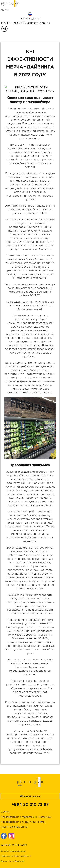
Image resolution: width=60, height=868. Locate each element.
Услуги (5, 812)
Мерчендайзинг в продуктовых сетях (23, 822)
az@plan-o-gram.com (14, 845)
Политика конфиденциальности (16, 856)
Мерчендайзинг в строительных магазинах (26, 817)
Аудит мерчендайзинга (14, 827)
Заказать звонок (38, 23)
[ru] (30, 14)
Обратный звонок (30, 796)
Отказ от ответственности (13, 851)
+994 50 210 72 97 (13, 23)
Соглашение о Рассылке (12, 861)
